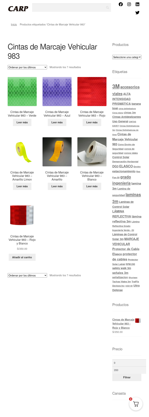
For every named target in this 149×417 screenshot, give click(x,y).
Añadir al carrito (22, 257)
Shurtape (133, 277)
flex (138, 171)
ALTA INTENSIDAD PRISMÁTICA (121, 99)
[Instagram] (129, 4)
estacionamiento (124, 171)
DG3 (115, 166)
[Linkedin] (137, 4)
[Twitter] (137, 12)
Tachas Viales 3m (121, 281)
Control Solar (120, 157)
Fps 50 (116, 177)
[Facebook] (120, 4)
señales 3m (120, 273)
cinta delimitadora (127, 108)
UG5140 (129, 285)
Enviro (137, 166)
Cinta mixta (117, 112)
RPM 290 (130, 264)
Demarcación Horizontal (125, 161)
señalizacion (120, 277)
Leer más (22, 122)
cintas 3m (130, 112)
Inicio (14, 24)
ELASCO (126, 166)
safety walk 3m (121, 268)
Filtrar (126, 377)
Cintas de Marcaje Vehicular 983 (125, 139)
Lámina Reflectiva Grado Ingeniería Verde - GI (126, 226)
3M (116, 86)
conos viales (131, 153)
